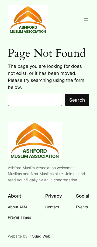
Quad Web (41, 236)
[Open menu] (86, 19)
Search (77, 100)
